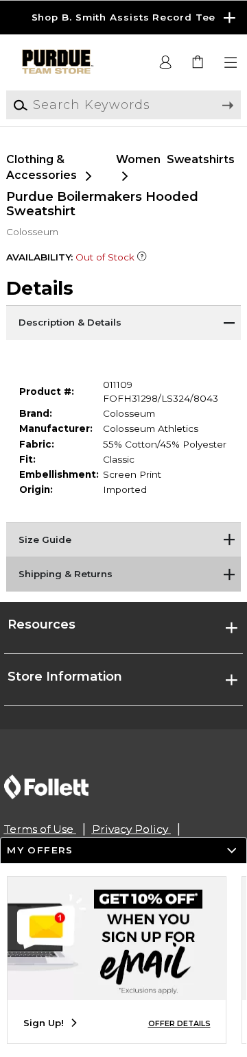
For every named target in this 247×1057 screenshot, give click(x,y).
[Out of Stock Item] (142, 257)
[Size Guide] (123, 539)
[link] (199, 63)
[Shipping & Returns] (123, 573)
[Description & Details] (123, 322)
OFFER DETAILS (179, 1023)
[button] (123, 17)
